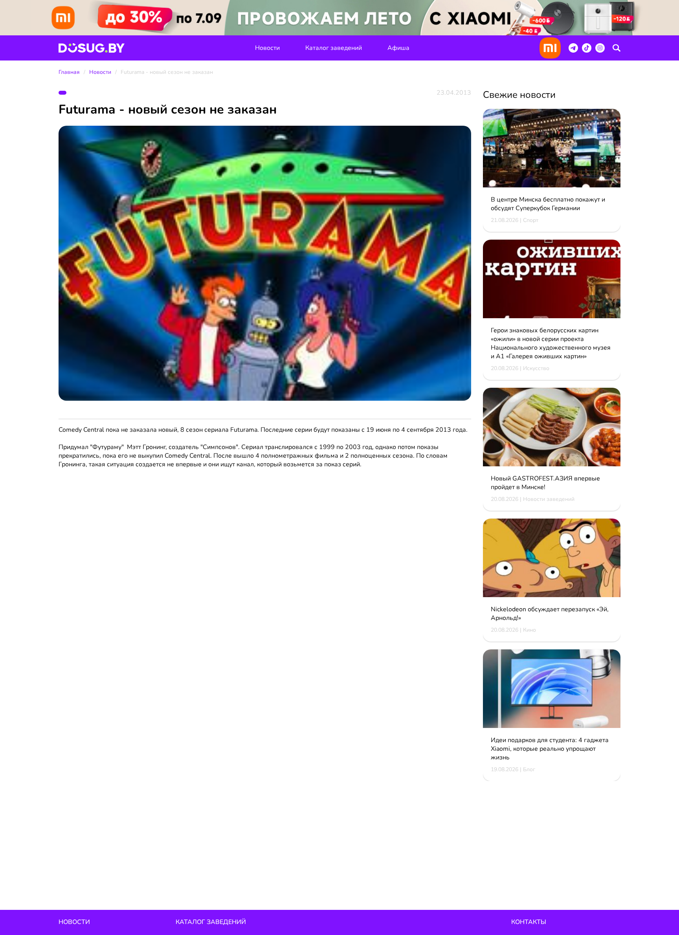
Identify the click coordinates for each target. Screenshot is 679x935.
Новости (267, 48)
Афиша (398, 48)
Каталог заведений (333, 48)
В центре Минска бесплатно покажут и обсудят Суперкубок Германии (548, 204)
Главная (69, 72)
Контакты (528, 922)
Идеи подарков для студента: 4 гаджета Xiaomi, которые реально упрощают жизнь (550, 749)
